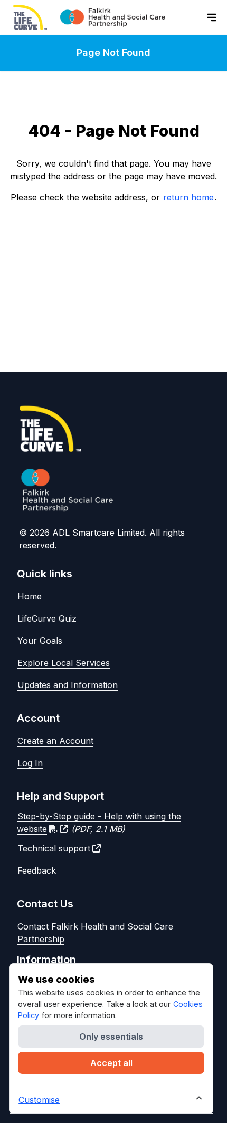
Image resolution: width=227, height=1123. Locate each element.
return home (188, 197)
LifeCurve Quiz (47, 618)
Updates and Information (67, 685)
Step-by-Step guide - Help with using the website (99, 822)
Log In (30, 763)
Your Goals (39, 640)
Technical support (53, 848)
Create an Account (55, 740)
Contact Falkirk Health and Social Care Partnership (95, 932)
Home (29, 596)
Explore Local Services (63, 662)
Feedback (36, 870)
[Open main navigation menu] (212, 17)
